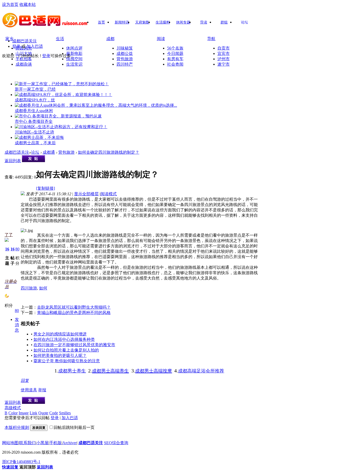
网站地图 (10, 443)
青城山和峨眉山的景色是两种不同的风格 (74, 312)
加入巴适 (35, 46)
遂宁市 (223, 64)
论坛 (244, 22)
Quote (43, 413)
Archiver (69, 443)
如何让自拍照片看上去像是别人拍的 (66, 350)
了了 (9, 235)
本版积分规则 (17, 427)
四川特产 (125, 64)
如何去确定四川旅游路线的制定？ (108, 152)
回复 (25, 380)
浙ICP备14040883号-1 (21, 461)
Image (24, 413)
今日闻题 (175, 53)
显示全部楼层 (86, 194)
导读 (203, 22)
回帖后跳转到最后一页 (74, 427)
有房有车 (175, 59)
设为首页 (10, 4)
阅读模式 (108, 194)
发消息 (17, 324)
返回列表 (13, 161)
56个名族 (175, 48)
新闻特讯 (122, 22)
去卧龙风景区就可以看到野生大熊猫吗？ (74, 307)
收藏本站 (27, 4)
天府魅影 (142, 22)
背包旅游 (125, 59)
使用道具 (29, 390)
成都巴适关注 (24, 41)
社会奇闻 (175, 64)
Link (33, 413)
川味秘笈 (125, 48)
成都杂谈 (24, 64)
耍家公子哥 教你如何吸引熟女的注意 (66, 361)
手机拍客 (24, 59)
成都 (110, 39)
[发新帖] (33, 161)
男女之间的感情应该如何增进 (60, 334)
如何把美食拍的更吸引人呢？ (60, 355)
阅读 (161, 39)
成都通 (49, 152)
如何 (43, 288)
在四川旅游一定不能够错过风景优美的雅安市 (74, 345)
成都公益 (125, 53)
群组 (224, 22)
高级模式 (13, 408)
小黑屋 (42, 443)
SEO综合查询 (116, 443)
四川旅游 (29, 288)
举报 (42, 390)
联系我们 (27, 443)
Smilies (65, 413)
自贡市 (223, 48)
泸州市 (223, 59)
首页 (101, 22)
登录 (16, 46)
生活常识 (74, 64)
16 (7, 249)
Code (53, 413)
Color (13, 413)
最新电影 (74, 53)
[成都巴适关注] (45, 25)
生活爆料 (163, 22)
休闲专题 (183, 22)
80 (17, 249)
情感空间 (74, 59)
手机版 (55, 443)
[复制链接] (45, 188)
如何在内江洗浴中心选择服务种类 (64, 339)
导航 (211, 39)
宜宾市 (223, 53)
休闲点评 (74, 48)
